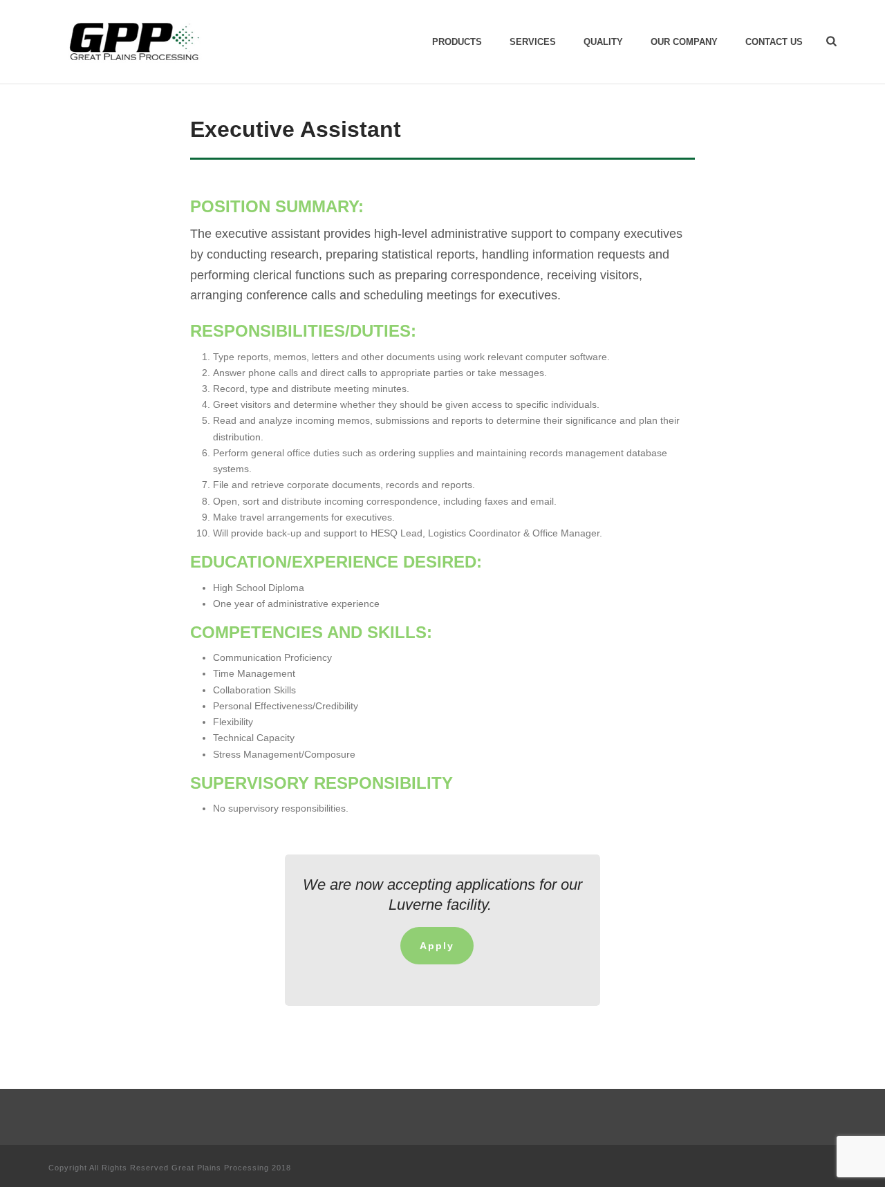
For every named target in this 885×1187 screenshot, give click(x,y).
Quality (603, 42)
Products (457, 42)
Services (533, 42)
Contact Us (774, 42)
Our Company (684, 42)
